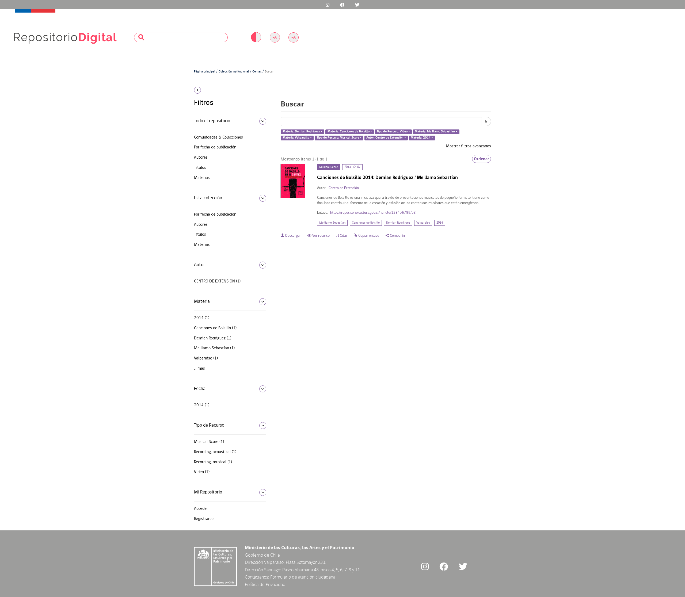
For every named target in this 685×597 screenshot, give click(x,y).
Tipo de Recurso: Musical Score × (339, 137)
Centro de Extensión (344, 188)
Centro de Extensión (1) (217, 281)
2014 (439, 222)
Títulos (200, 168)
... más (199, 368)
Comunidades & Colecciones (218, 137)
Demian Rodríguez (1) (212, 338)
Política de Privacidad (265, 584)
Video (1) (202, 472)
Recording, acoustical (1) (215, 452)
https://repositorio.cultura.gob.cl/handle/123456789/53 (373, 213)
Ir (486, 121)
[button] (228, 90)
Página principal (204, 71)
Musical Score (328, 167)
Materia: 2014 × (422, 137)
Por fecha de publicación (215, 147)
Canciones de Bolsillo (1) (215, 328)
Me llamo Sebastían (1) (214, 348)
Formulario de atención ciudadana (302, 577)
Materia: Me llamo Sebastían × (436, 131)
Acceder (201, 509)
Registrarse (204, 519)
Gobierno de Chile (262, 555)
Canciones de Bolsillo (366, 222)
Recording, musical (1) (213, 462)
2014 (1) (201, 318)
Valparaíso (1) (206, 358)
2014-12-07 (352, 167)
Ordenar (481, 159)
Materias (202, 178)
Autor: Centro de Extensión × (386, 137)
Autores (201, 157)
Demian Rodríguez (398, 222)
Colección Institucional (234, 71)
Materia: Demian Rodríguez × (302, 131)
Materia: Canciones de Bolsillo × (350, 131)
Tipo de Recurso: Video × (393, 131)
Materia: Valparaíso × (297, 137)
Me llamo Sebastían (332, 222)
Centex (256, 71)
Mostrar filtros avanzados (468, 146)
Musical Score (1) (209, 442)
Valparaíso (423, 222)
